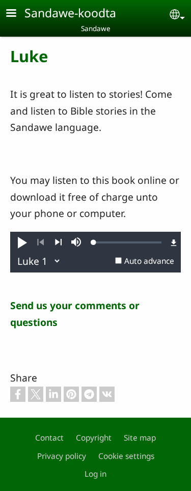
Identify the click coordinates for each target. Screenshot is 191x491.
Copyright (94, 437)
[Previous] (40, 242)
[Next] (58, 242)
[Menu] (17, 14)
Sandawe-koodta (70, 13)
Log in (95, 474)
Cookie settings (126, 456)
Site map (140, 437)
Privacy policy (61, 456)
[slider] (127, 242)
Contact (49, 437)
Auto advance (149, 261)
